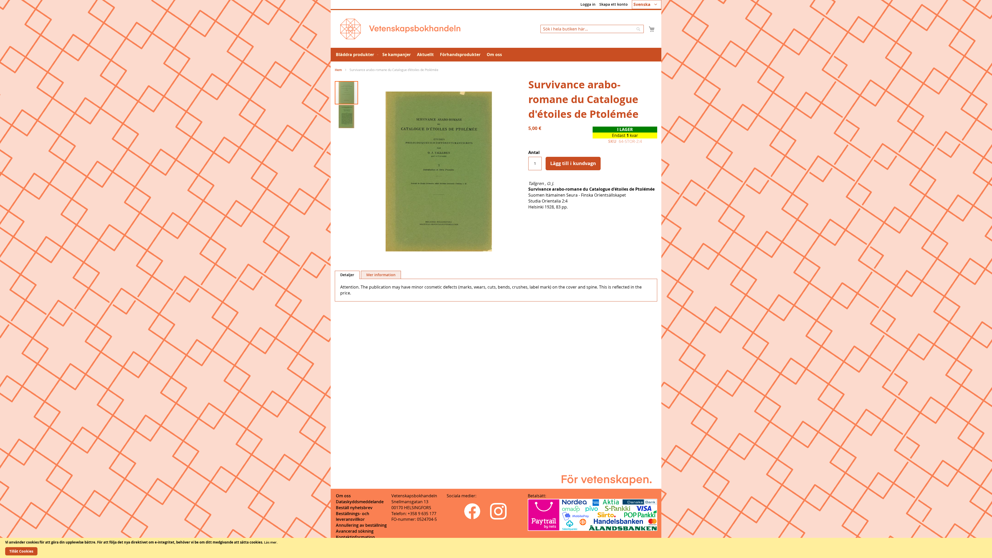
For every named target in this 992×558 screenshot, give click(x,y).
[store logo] (400, 29)
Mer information (381, 274)
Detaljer (347, 274)
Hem (338, 70)
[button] (646, 4)
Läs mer (270, 542)
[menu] (496, 54)
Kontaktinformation (355, 537)
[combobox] (592, 29)
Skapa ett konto (613, 4)
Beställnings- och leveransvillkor (352, 516)
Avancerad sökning (355, 531)
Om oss (343, 496)
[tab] (347, 275)
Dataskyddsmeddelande (360, 502)
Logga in (587, 4)
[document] (496, 547)
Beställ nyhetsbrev (354, 507)
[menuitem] (356, 54)
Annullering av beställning (361, 525)
